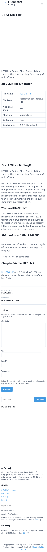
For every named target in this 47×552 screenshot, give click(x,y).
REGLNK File (25, 93)
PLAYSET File (7, 293)
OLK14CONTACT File (10, 300)
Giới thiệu (5, 497)
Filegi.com (15, 2)
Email (4, 361)
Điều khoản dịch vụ (8, 490)
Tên (3, 351)
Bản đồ (37, 520)
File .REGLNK (7, 272)
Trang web (5, 371)
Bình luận (5, 321)
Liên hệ (4, 500)
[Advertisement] (23, 46)
